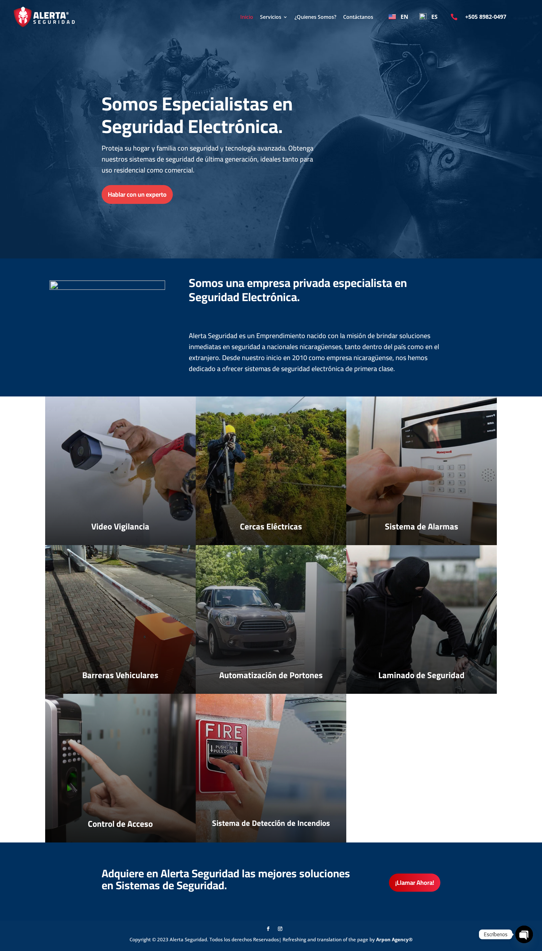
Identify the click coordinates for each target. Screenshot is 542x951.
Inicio (246, 16)
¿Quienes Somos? (315, 16)
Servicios (270, 16)
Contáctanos (358, 16)
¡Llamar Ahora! (414, 882)
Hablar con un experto (137, 194)
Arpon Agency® (394, 939)
